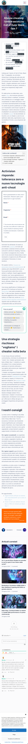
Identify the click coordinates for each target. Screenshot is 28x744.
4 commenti (15, 566)
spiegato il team (20, 380)
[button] (25, 714)
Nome (5, 203)
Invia (6, 237)
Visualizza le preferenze (14, 738)
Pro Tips (12, 11)
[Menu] (24, 2)
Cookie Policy (8, 742)
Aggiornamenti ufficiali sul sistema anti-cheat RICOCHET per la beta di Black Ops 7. (15, 498)
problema (12, 246)
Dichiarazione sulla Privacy (17, 742)
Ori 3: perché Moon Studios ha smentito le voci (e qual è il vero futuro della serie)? (14, 562)
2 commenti (19, 11)
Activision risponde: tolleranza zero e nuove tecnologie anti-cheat (14, 156)
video (7, 95)
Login (24, 635)
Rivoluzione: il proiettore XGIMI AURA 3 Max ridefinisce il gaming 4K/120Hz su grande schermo (14, 587)
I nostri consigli (8, 163)
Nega (14, 734)
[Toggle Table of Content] (23, 153)
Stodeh (11, 114)
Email (5, 217)
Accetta (14, 730)
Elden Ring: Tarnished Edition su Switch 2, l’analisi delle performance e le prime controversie (14, 612)
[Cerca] (20, 2)
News (8, 11)
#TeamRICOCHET (17, 376)
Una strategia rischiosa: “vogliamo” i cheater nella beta (14, 160)
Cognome (7, 210)
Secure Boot (5, 291)
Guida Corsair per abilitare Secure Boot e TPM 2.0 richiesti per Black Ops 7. (15, 504)
